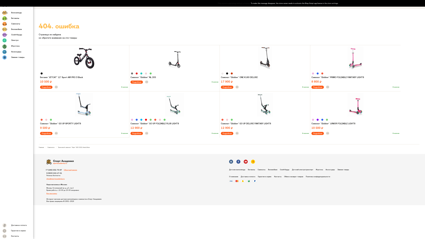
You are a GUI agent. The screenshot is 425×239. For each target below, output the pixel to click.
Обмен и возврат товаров (293, 177)
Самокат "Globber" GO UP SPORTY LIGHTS (60, 123)
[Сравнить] (56, 87)
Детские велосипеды (237, 170)
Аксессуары (330, 170)
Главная (41, 147)
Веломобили (272, 170)
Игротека (319, 170)
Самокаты (50, 147)
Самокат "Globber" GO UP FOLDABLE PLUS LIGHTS (154, 123)
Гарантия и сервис (264, 177)
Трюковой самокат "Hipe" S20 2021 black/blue (74, 147)
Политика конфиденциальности (318, 177)
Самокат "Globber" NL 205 (143, 77)
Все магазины (51, 193)
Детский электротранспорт (302, 170)
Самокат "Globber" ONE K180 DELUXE (239, 77)
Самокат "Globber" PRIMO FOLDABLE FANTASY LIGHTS (337, 77)
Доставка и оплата (248, 177)
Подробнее (46, 87)
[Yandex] (253, 162)
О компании (233, 177)
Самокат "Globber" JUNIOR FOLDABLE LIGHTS (333, 123)
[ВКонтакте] (231, 162)
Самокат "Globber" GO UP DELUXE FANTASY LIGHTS (246, 123)
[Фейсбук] (238, 162)
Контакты (277, 177)
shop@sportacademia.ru (55, 179)
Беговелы (251, 170)
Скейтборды (284, 170)
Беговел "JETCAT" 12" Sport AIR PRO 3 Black (61, 77)
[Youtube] (246, 162)
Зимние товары (343, 170)
